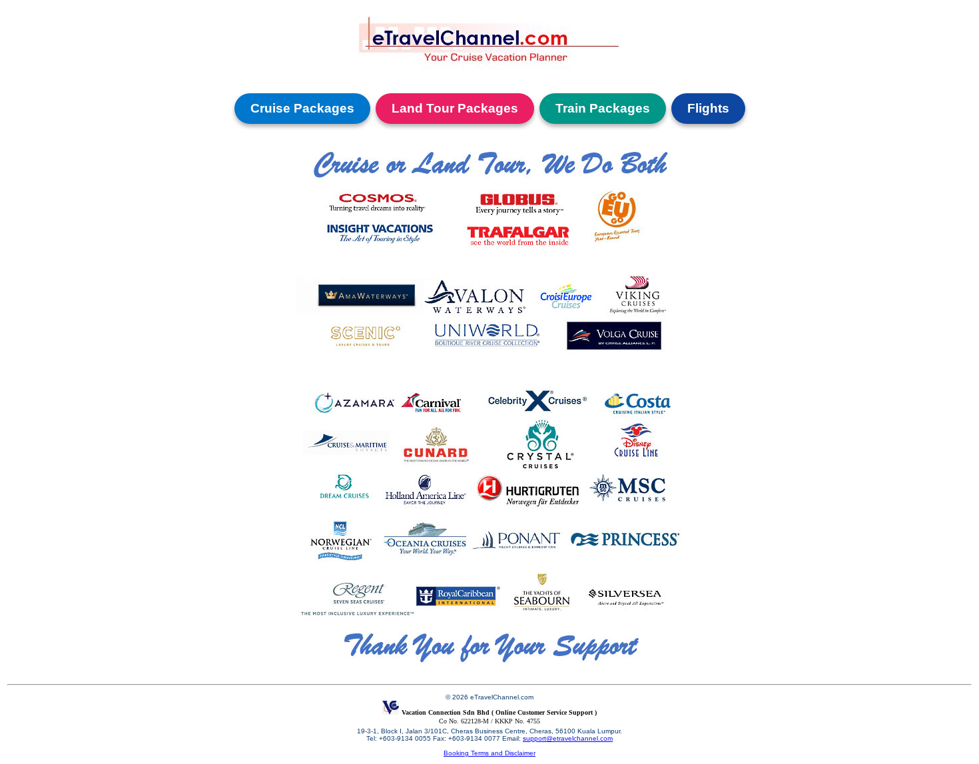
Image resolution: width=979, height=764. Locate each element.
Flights (708, 108)
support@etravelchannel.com (568, 738)
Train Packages (602, 108)
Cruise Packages (302, 108)
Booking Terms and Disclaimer (489, 753)
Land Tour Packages (455, 108)
